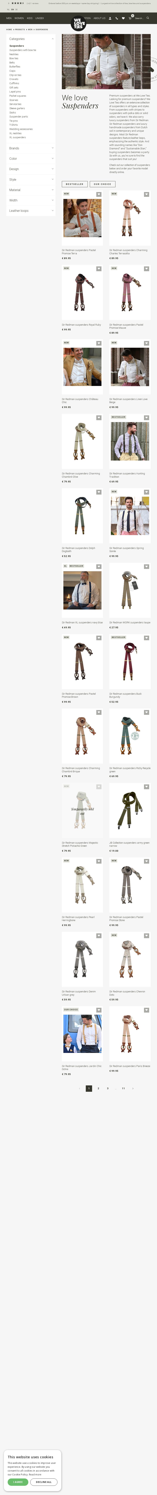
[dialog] (32, 1470)
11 (123, 1088)
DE (16, 9)
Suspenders (42, 30)
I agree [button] (18, 1482)
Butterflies (14, 66)
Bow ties (13, 58)
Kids (29, 18)
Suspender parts (18, 116)
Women (19, 18)
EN (12, 9)
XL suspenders (17, 137)
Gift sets (13, 87)
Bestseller (74, 184)
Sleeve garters (17, 108)
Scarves (13, 100)
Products (20, 30)
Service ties (15, 104)
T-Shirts (13, 124)
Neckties (14, 54)
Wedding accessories (21, 129)
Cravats (13, 79)
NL (8, 9)
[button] (148, 18)
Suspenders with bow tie (22, 50)
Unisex (39, 18)
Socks (12, 112)
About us (99, 18)
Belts (12, 62)
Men (8, 18)
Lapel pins (15, 91)
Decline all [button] (44, 1482)
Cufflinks (14, 83)
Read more (35, 1474)
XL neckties (15, 133)
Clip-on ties (15, 75)
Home (9, 30)
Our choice (102, 184)
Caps (12, 70)
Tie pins (13, 120)
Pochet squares (17, 95)
